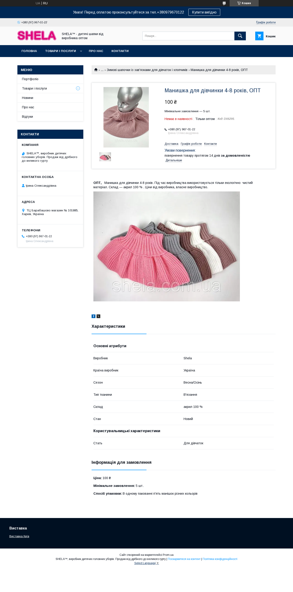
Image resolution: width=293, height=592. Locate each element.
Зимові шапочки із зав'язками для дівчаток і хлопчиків (147, 70)
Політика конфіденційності (220, 559)
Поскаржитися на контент (184, 559)
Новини (27, 98)
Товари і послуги (60, 51)
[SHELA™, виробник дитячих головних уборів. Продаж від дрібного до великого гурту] (36, 39)
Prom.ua (168, 555)
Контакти (120, 51)
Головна (29, 51)
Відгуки (27, 116)
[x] (98, 317)
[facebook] (93, 317)
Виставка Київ (19, 536)
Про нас (96, 51)
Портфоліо (30, 79)
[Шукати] (240, 36)
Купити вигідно (204, 12)
